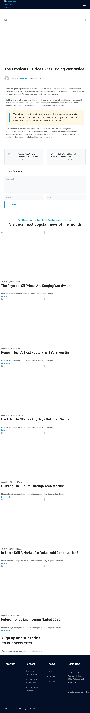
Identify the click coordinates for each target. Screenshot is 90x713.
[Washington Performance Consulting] (13, 4)
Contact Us (52, 681)
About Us (51, 676)
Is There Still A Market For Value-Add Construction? (39, 552)
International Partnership (31, 681)
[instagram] (5, 674)
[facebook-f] (11, 671)
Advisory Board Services (32, 689)
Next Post (68, 160)
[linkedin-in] (17, 671)
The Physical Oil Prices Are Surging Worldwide (35, 285)
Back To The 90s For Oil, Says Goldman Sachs (35, 419)
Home (49, 671)
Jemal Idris (23, 78)
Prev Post (22, 160)
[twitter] (5, 671)
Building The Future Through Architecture (32, 486)
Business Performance (31, 673)
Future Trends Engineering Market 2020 (30, 619)
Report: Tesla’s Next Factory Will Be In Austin (35, 352)
